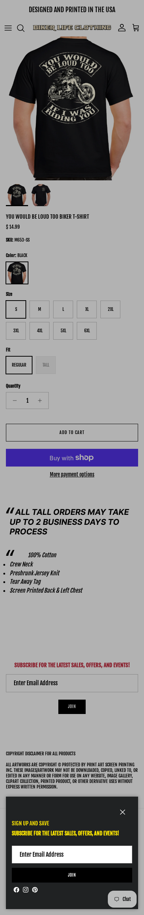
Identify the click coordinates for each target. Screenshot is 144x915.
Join (72, 875)
